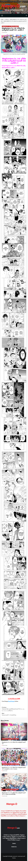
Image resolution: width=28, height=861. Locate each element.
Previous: (13, 709)
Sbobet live (14, 846)
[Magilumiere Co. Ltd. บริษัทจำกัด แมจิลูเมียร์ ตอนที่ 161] (14, 732)
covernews (20, 856)
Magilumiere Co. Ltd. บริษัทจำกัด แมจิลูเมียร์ (10, 26)
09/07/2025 (5, 770)
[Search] (26, 15)
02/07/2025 (5, 796)
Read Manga (11, 701)
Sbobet (14, 843)
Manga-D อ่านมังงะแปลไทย (14, 10)
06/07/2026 (5, 745)
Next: (9, 714)
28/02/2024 (5, 32)
